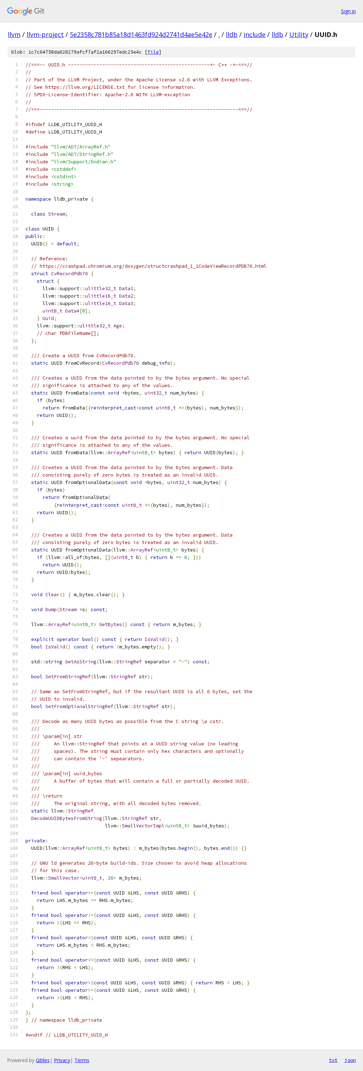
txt (333, 1060)
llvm (14, 34)
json (350, 1060)
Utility (298, 34)
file (153, 52)
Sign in (348, 11)
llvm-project (45, 34)
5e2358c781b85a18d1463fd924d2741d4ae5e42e (141, 34)
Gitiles (43, 1060)
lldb (232, 34)
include (255, 34)
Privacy (62, 1060)
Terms (81, 1060)
